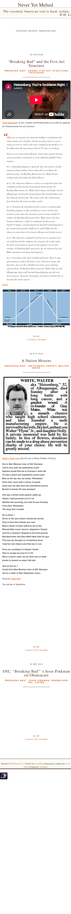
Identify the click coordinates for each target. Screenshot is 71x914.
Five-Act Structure (53, 71)
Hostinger (44, 767)
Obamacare (59, 680)
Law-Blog (39, 764)
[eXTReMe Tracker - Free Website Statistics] (3, 778)
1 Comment (31, 340)
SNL (30, 682)
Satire (39, 682)
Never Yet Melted (35, 4)
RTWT (5, 285)
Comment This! (31, 650)
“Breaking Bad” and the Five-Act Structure (36, 63)
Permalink (42, 340)
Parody (51, 366)
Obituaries (36, 366)
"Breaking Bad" (15, 71)
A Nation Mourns (36, 360)
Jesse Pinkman (39, 680)
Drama (33, 71)
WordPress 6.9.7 (17, 764)
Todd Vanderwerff (10, 123)
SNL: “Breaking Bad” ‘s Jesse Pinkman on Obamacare (36, 673)
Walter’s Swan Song (11, 458)
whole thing (16, 579)
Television (36, 73)
